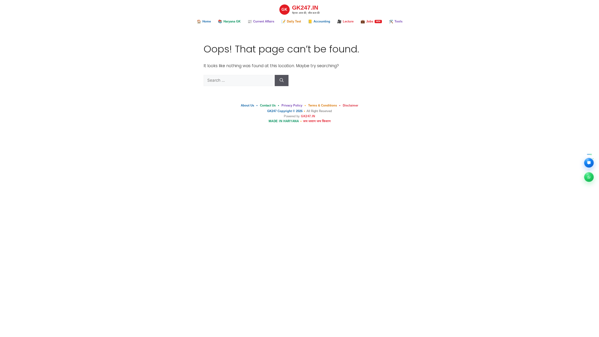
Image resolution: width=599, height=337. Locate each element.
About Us (247, 105)
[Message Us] (589, 163)
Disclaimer (350, 105)
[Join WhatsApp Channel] (589, 177)
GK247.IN (308, 116)
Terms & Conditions (322, 105)
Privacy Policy (291, 105)
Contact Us (268, 105)
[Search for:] (239, 80)
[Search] (282, 80)
